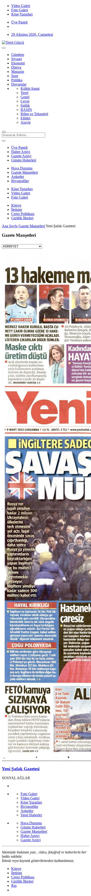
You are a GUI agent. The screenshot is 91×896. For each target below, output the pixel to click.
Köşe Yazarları (22, 189)
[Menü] (4, 48)
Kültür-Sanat (30, 88)
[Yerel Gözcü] (13, 42)
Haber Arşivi (20, 152)
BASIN (26, 110)
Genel (25, 97)
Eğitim (25, 118)
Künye (16, 205)
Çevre (25, 101)
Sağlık (25, 105)
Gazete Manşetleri (24, 172)
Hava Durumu (21, 168)
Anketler (17, 177)
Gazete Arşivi (21, 156)
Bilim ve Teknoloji (34, 114)
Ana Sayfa (10, 226)
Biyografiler (20, 181)
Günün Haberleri (23, 160)
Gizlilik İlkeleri (22, 218)
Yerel (24, 93)
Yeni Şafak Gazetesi (20, 768)
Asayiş (26, 122)
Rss (14, 886)
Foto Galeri (19, 197)
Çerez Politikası (22, 214)
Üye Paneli (19, 22)
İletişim (16, 210)
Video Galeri (20, 193)
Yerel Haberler (31, 815)
